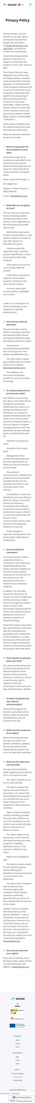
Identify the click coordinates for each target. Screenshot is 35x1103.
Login (17, 1063)
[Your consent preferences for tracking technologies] (24, 1101)
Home (17, 1040)
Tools (17, 1047)
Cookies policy (17, 1080)
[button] (30, 5)
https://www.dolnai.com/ (14, 367)
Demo (17, 1060)
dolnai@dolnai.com (18, 196)
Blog (17, 1057)
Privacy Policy (5, 1093)
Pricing (17, 1043)
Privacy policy (17, 1077)
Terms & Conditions (17, 1073)
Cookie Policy (15, 1093)
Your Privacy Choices (23, 1097)
